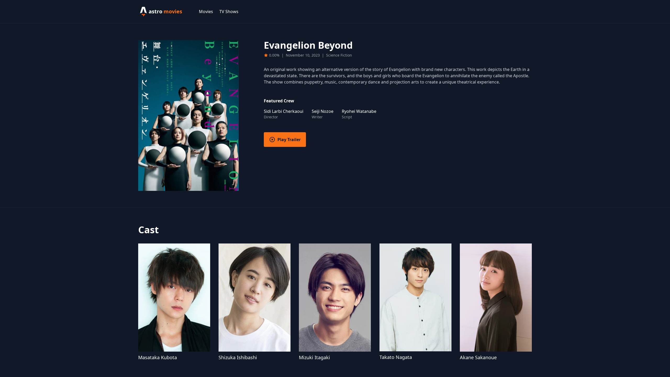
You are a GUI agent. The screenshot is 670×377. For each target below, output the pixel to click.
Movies (206, 11)
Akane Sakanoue (478, 357)
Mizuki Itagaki (314, 357)
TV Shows (228, 11)
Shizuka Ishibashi (238, 357)
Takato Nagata (395, 357)
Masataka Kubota (157, 357)
